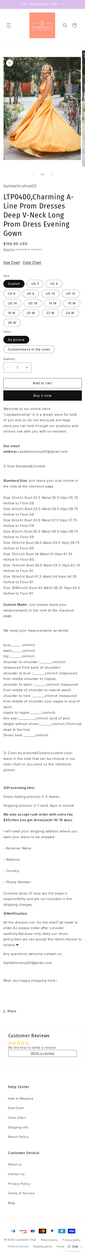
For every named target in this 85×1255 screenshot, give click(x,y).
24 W (70, 313)
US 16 (33, 303)
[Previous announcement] (7, 4)
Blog (11, 1203)
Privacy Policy (19, 1184)
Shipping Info (18, 1127)
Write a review (42, 1053)
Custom (14, 284)
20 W (31, 313)
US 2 (35, 284)
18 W (11, 313)
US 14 (12, 303)
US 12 (70, 293)
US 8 (30, 293)
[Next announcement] (77, 4)
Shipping (8, 249)
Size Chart (11, 262)
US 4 (54, 284)
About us (15, 1164)
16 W (72, 303)
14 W (53, 303)
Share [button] (11, 1011)
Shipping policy (42, 1246)
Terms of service (18, 1246)
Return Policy (18, 1137)
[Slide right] (51, 174)
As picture (16, 340)
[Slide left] (33, 174)
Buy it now (42, 396)
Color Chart (32, 262)
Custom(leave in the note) (29, 349)
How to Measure (20, 1098)
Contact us (16, 1174)
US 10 (50, 293)
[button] (8, 25)
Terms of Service (21, 1193)
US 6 (12, 293)
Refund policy (49, 1239)
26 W (12, 323)
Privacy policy (71, 1239)
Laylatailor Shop (25, 1239)
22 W (50, 313)
